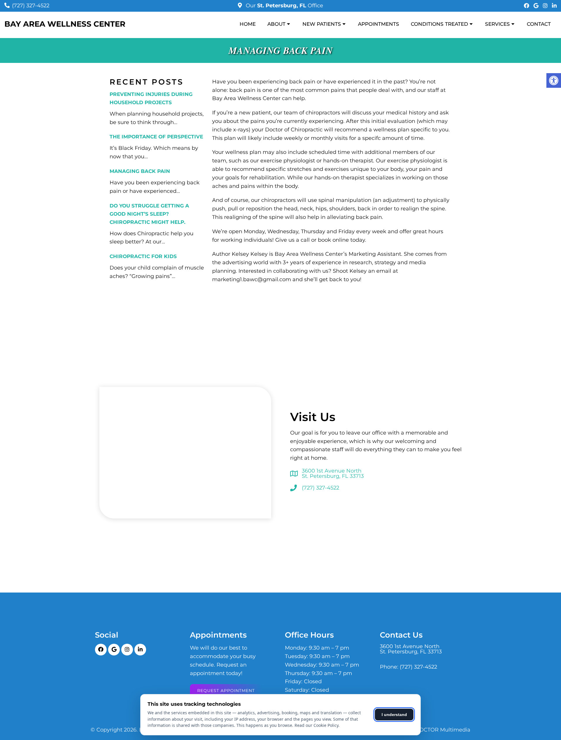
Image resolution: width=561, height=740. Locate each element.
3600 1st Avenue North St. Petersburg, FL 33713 (333, 473)
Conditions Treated (439, 24)
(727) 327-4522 (30, 5)
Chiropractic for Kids (143, 256)
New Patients (321, 24)
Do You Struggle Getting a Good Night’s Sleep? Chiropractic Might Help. (149, 214)
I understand (394, 714)
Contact (539, 24)
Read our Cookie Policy (316, 725)
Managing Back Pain (140, 171)
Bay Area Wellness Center (64, 24)
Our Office (283, 5)
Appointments (378, 24)
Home (248, 24)
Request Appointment (226, 690)
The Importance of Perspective (156, 137)
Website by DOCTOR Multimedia (427, 729)
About (276, 24)
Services (497, 24)
